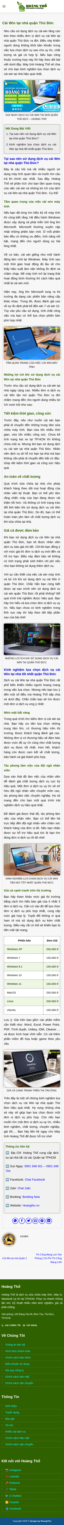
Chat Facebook (35, 1179)
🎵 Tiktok (10, 1489)
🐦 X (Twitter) (13, 1495)
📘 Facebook (13, 1508)
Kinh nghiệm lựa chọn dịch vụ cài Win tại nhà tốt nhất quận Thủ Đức (32, 146)
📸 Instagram (13, 1470)
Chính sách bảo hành (18, 1357)
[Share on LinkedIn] (49, 1221)
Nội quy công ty (14, 1370)
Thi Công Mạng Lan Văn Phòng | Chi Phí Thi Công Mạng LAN (48, 1258)
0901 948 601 (33, 1166)
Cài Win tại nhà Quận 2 (14, 1258)
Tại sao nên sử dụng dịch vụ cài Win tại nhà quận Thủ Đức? (32, 136)
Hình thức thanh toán (17, 1351)
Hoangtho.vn (31, 1205)
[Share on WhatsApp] (15, 1221)
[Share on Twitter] (29, 1221)
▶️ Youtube (12, 1502)
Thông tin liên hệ (15, 1344)
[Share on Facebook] (22, 1221)
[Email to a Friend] (35, 1221)
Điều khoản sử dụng (17, 1363)
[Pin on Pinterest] (42, 1221)
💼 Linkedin (12, 1476)
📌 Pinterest (12, 1482)
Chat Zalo (24, 1188)
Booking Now (31, 1196)
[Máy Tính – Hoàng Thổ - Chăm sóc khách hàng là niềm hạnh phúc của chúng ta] (32, 6)
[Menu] (4, 6)
